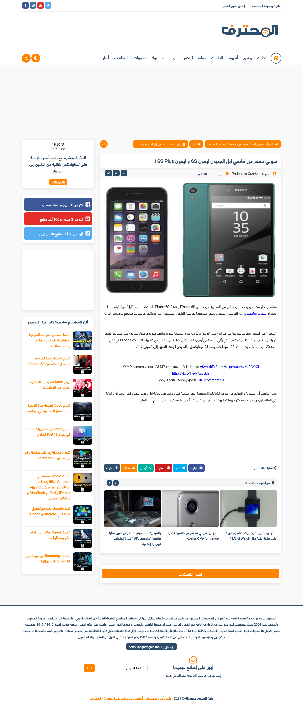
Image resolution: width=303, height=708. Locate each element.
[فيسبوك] (78, 5)
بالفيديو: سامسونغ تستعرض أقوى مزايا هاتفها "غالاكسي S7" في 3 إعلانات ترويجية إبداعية (135, 538)
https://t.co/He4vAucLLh (190, 373)
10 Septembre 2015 (212, 379)
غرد (177, 467)
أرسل (143, 467)
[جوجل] (70, 5)
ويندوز (247, 57)
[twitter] (48, 5)
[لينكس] (63, 5)
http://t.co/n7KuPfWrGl (242, 366)
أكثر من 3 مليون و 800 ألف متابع (61, 219)
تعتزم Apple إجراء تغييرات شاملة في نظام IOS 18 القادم (48, 431)
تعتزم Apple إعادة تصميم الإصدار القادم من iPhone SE (49, 360)
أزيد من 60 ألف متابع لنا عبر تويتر (61, 233)
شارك (194, 467)
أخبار (106, 57)
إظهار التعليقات (190, 574)
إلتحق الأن (58, 182)
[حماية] (55, 5)
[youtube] (40, 5)
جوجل (173, 57)
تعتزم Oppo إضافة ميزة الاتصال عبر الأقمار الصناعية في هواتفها (48, 407)
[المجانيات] (93, 5)
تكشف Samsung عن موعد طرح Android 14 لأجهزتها (47, 558)
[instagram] (33, 5)
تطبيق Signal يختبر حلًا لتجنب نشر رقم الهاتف (49, 534)
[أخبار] (101, 5)
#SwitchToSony (211, 366)
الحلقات (217, 57)
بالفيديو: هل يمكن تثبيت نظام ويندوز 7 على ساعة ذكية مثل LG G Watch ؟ (251, 535)
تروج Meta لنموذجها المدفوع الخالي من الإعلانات (50, 384)
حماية (202, 57)
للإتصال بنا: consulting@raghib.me (151, 646)
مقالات (262, 57)
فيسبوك (157, 57)
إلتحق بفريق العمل (234, 5)
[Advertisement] (151, 99)
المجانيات (121, 57)
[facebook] (25, 5)
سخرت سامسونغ (255, 313)
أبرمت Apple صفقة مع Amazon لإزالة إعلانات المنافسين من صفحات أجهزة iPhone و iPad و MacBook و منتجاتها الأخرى (48, 487)
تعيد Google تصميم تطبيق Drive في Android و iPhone (49, 510)
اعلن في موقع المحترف (266, 5)
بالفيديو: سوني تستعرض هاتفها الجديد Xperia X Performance (193, 535)
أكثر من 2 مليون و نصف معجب (62, 204)
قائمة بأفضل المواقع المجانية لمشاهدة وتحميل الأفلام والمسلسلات (49, 339)
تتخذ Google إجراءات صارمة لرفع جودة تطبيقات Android (47, 454)
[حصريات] (86, 5)
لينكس (188, 57)
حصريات (140, 57)
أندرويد (233, 57)
